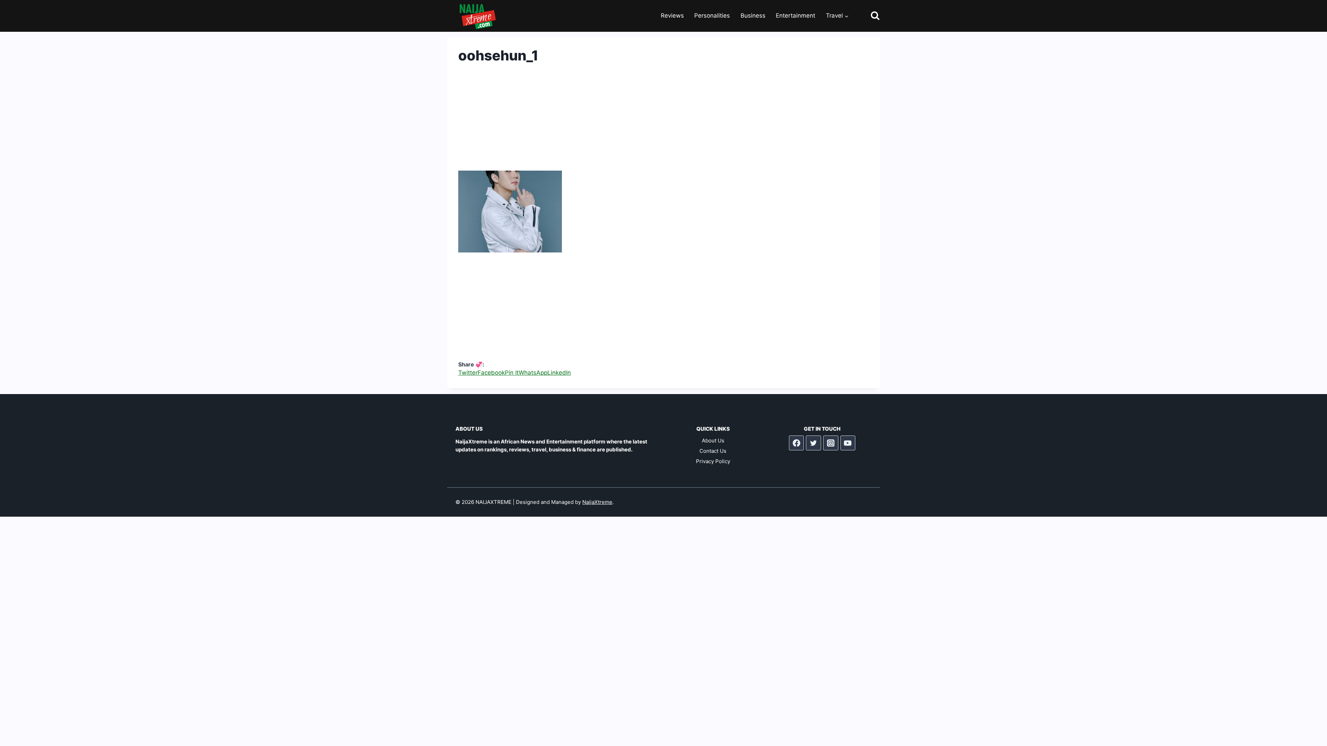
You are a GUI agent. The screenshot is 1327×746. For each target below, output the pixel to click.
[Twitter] (813, 443)
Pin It (512, 372)
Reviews (672, 15)
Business (753, 15)
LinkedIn (559, 372)
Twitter (468, 372)
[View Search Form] (869, 16)
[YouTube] (848, 443)
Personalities (712, 15)
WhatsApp (533, 372)
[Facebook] (796, 443)
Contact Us (712, 451)
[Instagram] (830, 443)
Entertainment (795, 15)
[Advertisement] (663, 122)
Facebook (491, 372)
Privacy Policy (713, 461)
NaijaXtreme (597, 502)
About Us (713, 440)
